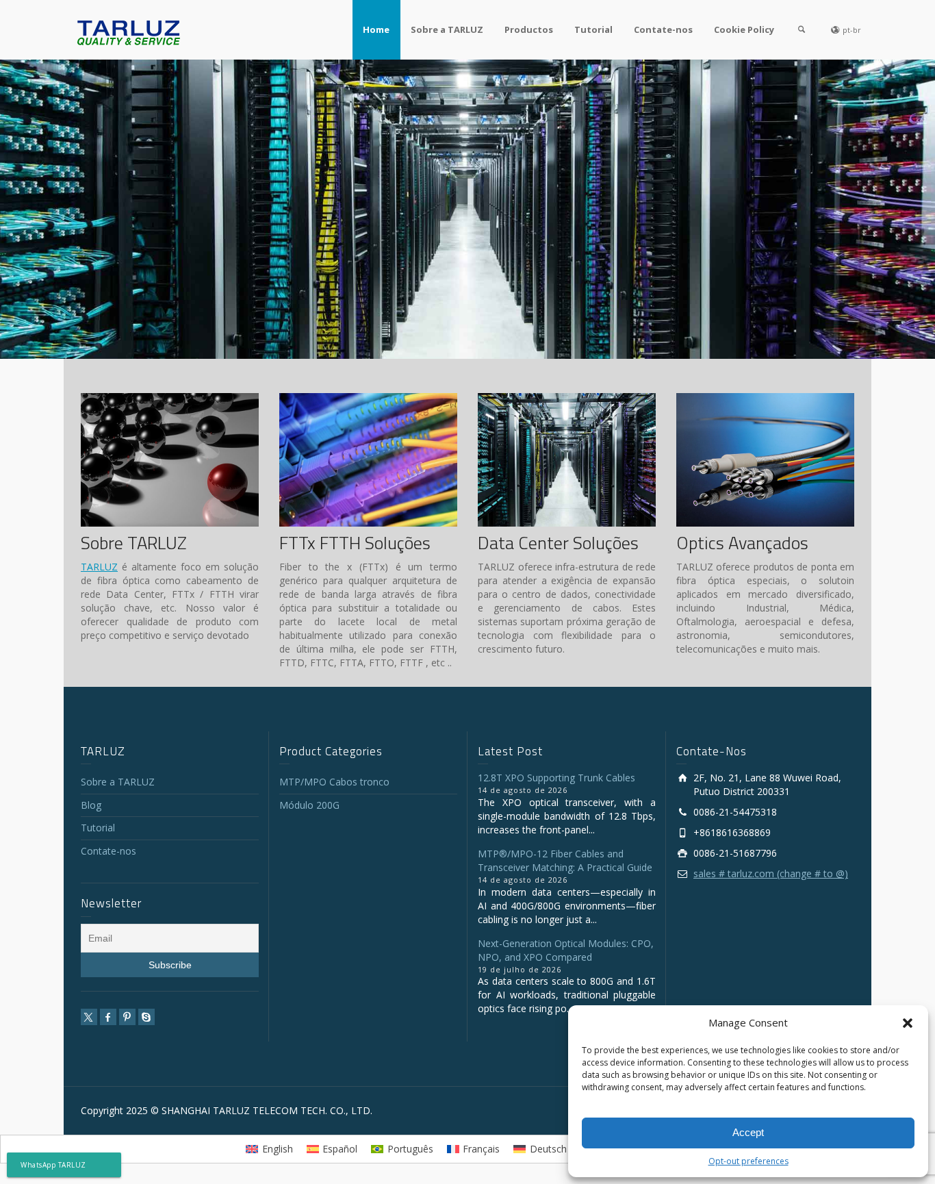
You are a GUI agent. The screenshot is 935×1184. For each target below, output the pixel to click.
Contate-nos (663, 29)
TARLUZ (99, 566)
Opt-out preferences (748, 1161)
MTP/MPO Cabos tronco (334, 781)
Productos (528, 29)
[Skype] (146, 1017)
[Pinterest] (127, 1017)
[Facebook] (108, 1017)
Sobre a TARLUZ (447, 29)
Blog (91, 804)
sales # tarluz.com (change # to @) (770, 873)
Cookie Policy (744, 29)
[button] (907, 1023)
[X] (89, 1017)
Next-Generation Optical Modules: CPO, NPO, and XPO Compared (566, 950)
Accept (748, 1132)
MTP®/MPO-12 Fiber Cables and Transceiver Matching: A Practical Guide (565, 860)
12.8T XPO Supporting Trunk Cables (556, 777)
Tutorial (593, 29)
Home (376, 29)
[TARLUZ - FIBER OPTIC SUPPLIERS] (128, 31)
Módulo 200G (309, 804)
